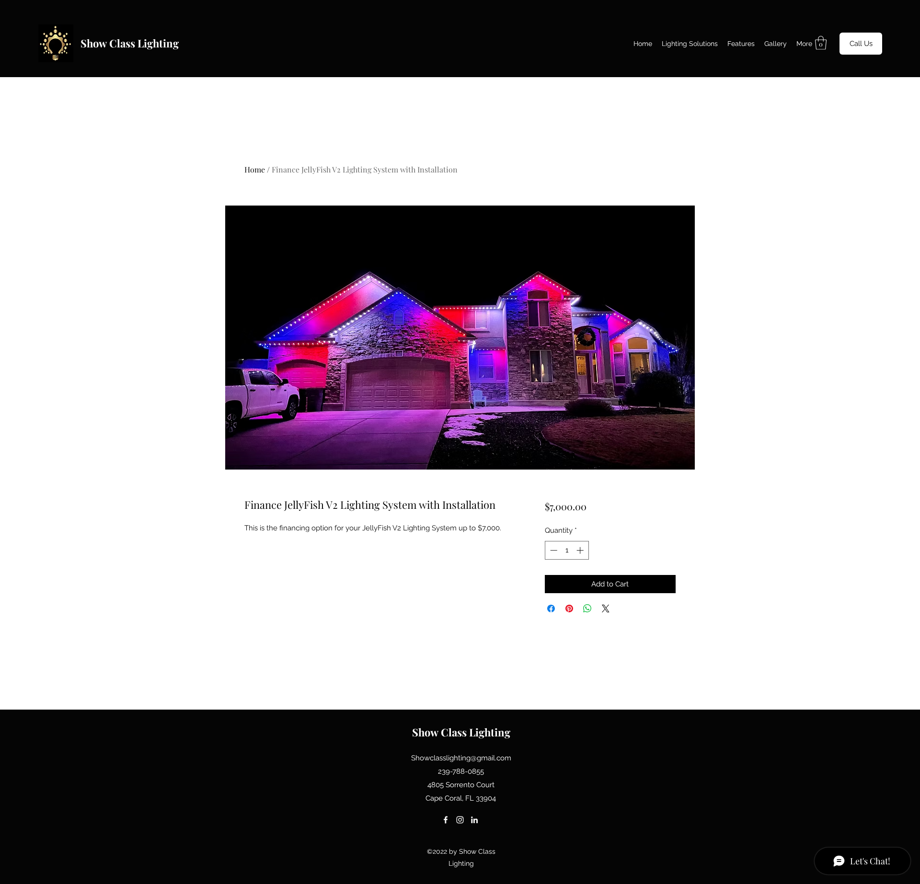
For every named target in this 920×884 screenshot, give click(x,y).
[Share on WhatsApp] (587, 608)
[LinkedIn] (474, 820)
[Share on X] (605, 608)
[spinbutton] (567, 550)
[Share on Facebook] (551, 608)
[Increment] (581, 550)
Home (254, 169)
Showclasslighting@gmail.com (461, 758)
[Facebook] (445, 820)
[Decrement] (552, 550)
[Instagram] (460, 820)
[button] (821, 43)
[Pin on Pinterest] (569, 608)
